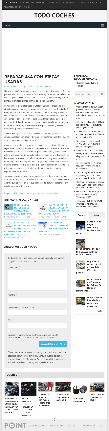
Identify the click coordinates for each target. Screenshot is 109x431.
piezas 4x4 (38, 193)
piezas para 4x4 (51, 193)
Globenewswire (85, 103)
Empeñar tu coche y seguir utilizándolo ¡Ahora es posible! (88, 267)
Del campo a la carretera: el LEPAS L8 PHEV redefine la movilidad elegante (88, 144)
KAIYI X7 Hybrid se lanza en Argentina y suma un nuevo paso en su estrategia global (88, 175)
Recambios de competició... (17, 7)
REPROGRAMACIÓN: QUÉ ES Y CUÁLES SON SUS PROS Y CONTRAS (88, 252)
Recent (97, 215)
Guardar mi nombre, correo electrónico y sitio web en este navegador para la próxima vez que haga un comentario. (33, 336)
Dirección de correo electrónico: (22, 307)
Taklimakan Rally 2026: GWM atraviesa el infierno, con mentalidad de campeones (89, 204)
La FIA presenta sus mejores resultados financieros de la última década (88, 166)
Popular (81, 215)
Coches (7, 86)
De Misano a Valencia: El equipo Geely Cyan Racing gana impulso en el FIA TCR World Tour (90, 185)
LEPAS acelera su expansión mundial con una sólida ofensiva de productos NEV (90, 134)
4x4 (15, 193)
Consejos (29, 86)
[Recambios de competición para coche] (63, 387)
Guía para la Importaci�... (32, 2)
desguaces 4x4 (25, 193)
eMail (101, 426)
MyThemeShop (67, 426)
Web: (10, 320)
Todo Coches (54, 15)
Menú (8, 25)
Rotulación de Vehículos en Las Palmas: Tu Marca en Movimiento (88, 285)
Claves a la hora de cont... (91, 2)
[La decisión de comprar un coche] (97, 387)
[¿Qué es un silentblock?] (80, 389)
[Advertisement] (54, 50)
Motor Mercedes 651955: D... (62, 2)
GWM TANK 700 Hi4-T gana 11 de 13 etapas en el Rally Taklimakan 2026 (90, 194)
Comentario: (14, 267)
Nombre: (12, 294)
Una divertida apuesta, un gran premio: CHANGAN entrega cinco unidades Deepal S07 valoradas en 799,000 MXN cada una (90, 112)
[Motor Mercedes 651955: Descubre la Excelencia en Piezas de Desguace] (28, 389)
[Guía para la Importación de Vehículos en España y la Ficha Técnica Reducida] (12, 389)
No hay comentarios (44, 86)
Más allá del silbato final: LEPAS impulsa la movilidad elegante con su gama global (90, 125)
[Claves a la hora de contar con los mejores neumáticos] (46, 387)
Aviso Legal (89, 426)
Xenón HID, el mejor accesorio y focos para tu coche (88, 227)
